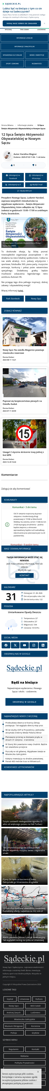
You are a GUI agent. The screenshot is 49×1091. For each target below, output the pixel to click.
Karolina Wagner (28, 154)
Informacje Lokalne (24, 38)
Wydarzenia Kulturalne (12, 55)
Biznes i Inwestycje (37, 55)
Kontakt (24, 575)
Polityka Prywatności (24, 1062)
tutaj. (20, 290)
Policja (14, 1033)
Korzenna (35, 1026)
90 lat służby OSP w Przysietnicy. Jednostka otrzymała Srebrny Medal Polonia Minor (24, 731)
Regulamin (14, 1049)
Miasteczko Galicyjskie (24, 1019)
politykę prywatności (23, 1083)
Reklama (24, 1056)
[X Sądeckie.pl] (15, 645)
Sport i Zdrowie (12, 64)
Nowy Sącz (36, 298)
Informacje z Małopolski (24, 46)
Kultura (39, 999)
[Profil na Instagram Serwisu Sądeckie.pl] (33, 645)
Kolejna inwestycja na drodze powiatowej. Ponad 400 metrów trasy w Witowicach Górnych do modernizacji (24, 761)
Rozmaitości (37, 64)
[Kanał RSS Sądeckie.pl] (43, 645)
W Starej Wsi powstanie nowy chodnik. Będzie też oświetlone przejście (26, 745)
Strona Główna (7, 125)
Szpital (10, 999)
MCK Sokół (35, 1005)
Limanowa (24, 999)
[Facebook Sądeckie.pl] (6, 645)
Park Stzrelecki (13, 298)
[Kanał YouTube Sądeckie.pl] (24, 645)
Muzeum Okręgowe (14, 1026)
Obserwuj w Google (24, 702)
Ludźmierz (35, 1012)
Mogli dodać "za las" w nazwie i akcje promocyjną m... (24, 778)
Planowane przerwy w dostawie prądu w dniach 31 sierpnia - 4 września (23, 738)
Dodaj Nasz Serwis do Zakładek (22, 23)
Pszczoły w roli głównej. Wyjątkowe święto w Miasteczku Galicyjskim (25, 752)
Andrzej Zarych (14, 1012)
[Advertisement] (24, 94)
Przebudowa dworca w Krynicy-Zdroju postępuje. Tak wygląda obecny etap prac (24, 724)
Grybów (35, 1033)
